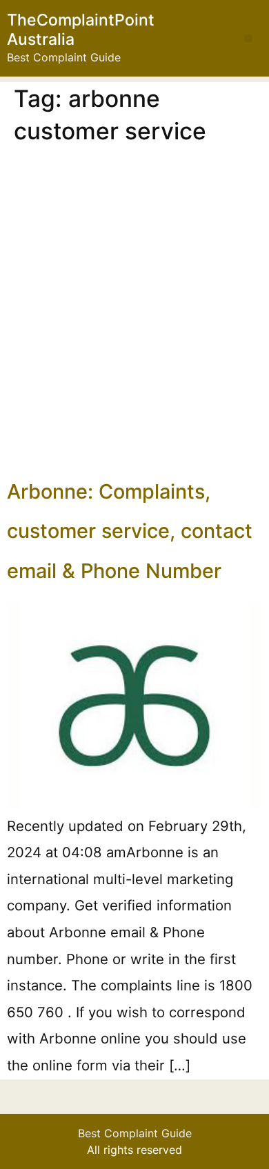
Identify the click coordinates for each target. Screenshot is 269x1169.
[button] (248, 38)
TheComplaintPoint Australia (81, 29)
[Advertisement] (134, 309)
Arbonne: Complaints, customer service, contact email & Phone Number (129, 531)
